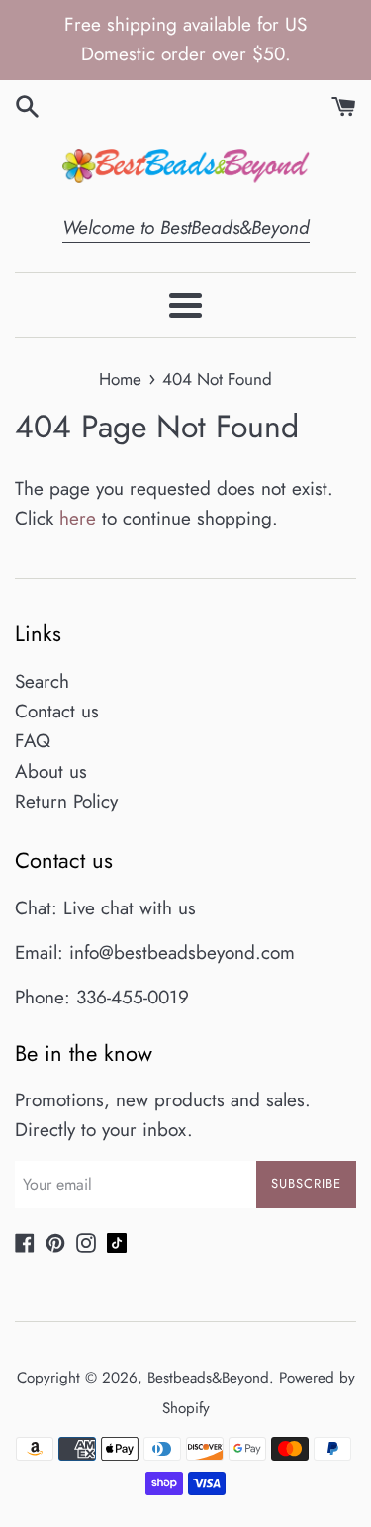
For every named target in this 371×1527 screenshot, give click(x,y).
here (77, 518)
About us (51, 771)
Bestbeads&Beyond (208, 1377)
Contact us (57, 711)
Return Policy (66, 801)
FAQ (32, 740)
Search (42, 681)
